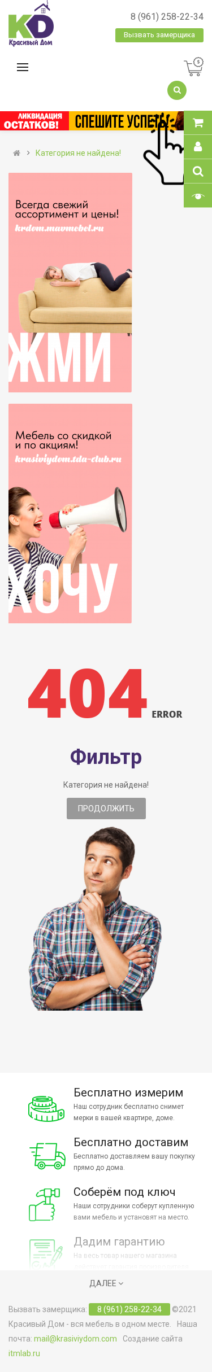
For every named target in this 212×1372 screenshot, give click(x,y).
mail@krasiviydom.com (75, 1338)
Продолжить (106, 808)
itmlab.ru (24, 1353)
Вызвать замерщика (159, 34)
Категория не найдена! (78, 153)
